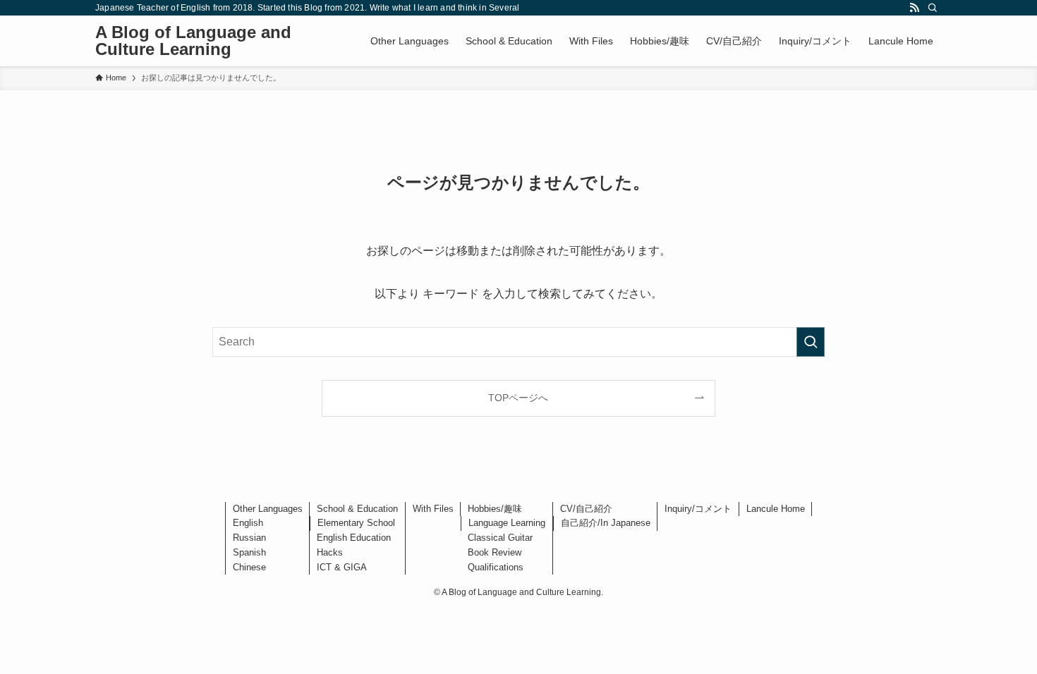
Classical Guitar (500, 537)
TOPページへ (518, 397)
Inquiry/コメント (698, 508)
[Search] (932, 8)
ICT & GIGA (342, 567)
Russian (249, 537)
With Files (433, 508)
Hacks (330, 552)
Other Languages (268, 508)
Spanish (249, 552)
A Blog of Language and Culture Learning (193, 41)
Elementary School (356, 522)
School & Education (357, 508)
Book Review (494, 552)
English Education (354, 537)
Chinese (249, 567)
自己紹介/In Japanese (605, 522)
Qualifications (495, 567)
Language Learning (506, 522)
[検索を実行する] (810, 342)
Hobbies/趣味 (495, 508)
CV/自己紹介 (586, 508)
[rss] (914, 8)
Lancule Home (775, 508)
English (248, 522)
